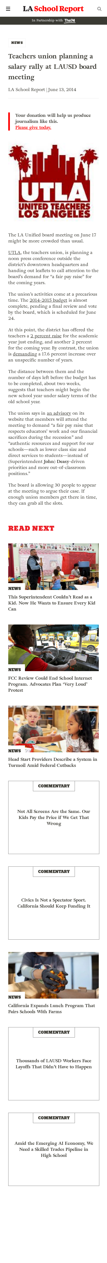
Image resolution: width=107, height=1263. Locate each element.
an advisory (59, 413)
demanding (25, 354)
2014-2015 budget (48, 300)
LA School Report (53, 8)
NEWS (17, 43)
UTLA (14, 252)
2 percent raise (45, 336)
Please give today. (33, 128)
